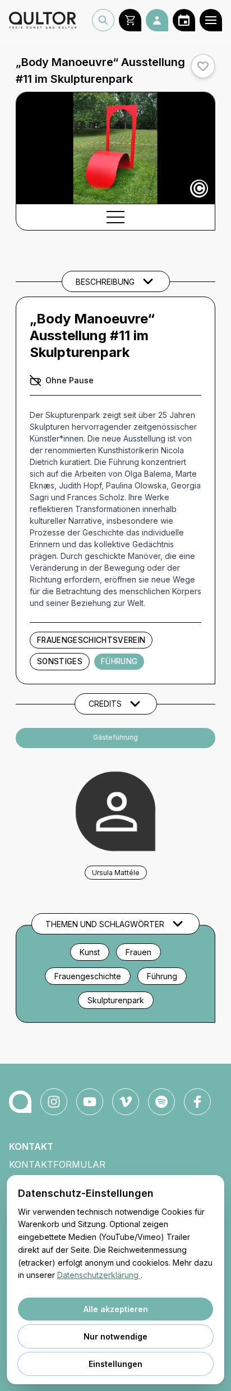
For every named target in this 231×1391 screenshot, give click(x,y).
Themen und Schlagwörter (104, 924)
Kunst (90, 952)
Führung (119, 661)
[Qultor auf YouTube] (89, 1101)
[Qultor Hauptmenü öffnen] (211, 20)
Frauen (138, 952)
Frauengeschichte (87, 976)
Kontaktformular (57, 1164)
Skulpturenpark (115, 1000)
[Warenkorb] (130, 20)
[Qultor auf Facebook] (197, 1101)
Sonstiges (59, 661)
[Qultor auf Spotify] (161, 1101)
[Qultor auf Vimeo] (125, 1101)
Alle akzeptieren (116, 1309)
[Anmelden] (157, 20)
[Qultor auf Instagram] (53, 1101)
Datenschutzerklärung (99, 1275)
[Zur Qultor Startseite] (42, 20)
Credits (105, 703)
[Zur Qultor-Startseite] (20, 1102)
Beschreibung (105, 281)
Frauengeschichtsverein (91, 640)
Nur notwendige (115, 1336)
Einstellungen (115, 1364)
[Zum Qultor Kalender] (184, 20)
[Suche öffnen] (103, 20)
